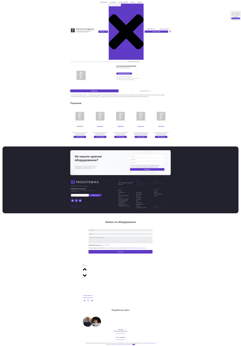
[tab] (94, 90)
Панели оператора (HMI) (123, 195)
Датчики (120, 197)
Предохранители (139, 204)
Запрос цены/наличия (124, 73)
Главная (72, 61)
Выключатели (139, 194)
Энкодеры (138, 199)
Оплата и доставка (123, 2)
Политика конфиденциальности (76, 205)
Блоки (119, 194)
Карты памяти (139, 202)
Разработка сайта (74, 207)
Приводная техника (122, 204)
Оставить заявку (235, 18)
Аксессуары (122, 79)
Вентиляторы (139, 192)
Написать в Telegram (120, 333)
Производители (103, 2)
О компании (113, 2)
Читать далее (80, 137)
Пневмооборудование (123, 200)
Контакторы (138, 197)
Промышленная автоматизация (86, 61)
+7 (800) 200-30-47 (150, 29)
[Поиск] (111, 59)
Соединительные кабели (123, 199)
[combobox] (115, 5)
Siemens (132, 79)
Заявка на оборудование (158, 207)
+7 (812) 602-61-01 (140, 184)
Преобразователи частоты (123, 205)
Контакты (140, 2)
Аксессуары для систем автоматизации (102, 61)
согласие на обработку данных (152, 165)
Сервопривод (121, 202)
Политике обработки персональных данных (148, 167)
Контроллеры (121, 192)
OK (133, 344)
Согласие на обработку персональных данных (79, 206)
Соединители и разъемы (141, 207)
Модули (120, 190)
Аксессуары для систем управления (119, 61)
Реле (137, 200)
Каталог (76, 61)
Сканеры (138, 206)
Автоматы (138, 195)
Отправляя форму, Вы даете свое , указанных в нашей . (118, 248)
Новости (133, 2)
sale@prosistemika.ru (164, 29)
